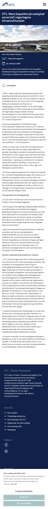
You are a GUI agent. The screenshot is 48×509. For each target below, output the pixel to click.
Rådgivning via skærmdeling (18, 423)
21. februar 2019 (13, 63)
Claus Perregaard (16, 58)
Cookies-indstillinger (24, 491)
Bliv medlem (12, 413)
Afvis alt (24, 497)
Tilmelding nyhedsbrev (16, 416)
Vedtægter (11, 430)
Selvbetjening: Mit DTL (16, 419)
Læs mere (13, 484)
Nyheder (11, 85)
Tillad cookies (24, 503)
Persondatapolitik (14, 426)
